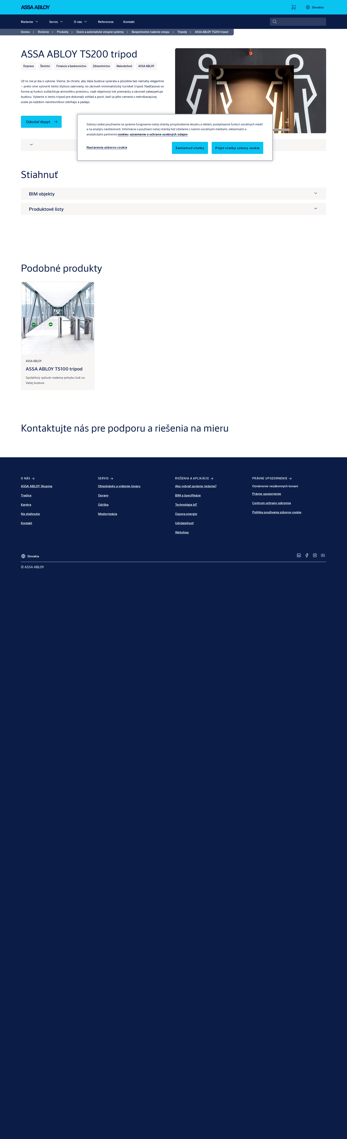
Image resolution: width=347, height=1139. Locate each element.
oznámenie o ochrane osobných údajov (159, 134)
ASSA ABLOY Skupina (36, 486)
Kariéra (26, 504)
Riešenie (27, 21)
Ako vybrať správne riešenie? (195, 486)
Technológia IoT (186, 504)
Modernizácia (107, 514)
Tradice (26, 495)
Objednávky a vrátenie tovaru (119, 486)
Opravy (103, 495)
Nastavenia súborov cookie (107, 147)
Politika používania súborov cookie (276, 512)
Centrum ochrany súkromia (271, 503)
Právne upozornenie (266, 493)
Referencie (106, 21)
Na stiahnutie (30, 514)
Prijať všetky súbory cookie (237, 148)
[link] (28, 32)
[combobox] (298, 22)
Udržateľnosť (184, 523)
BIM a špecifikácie (188, 495)
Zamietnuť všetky (190, 148)
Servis (53, 21)
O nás (78, 21)
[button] (37, 22)
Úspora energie (186, 514)
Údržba (103, 504)
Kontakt (129, 21)
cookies (123, 134)
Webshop (182, 532)
